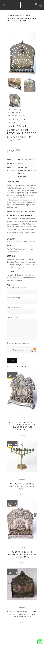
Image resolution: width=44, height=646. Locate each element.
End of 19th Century (26, 160)
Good (20, 163)
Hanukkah (15, 115)
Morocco (22, 115)
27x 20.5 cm (22, 167)
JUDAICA (19, 112)
